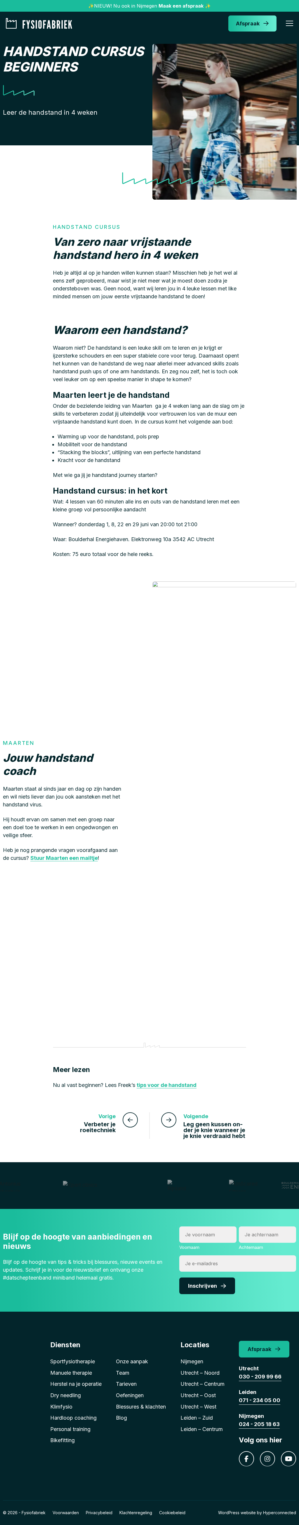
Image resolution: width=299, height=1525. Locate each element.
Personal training (70, 1429)
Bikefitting (62, 1440)
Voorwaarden (66, 1512)
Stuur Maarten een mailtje (64, 858)
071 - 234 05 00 (259, 1400)
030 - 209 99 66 (260, 1377)
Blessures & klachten (141, 1407)
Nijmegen (191, 1361)
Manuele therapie (71, 1373)
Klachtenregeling (135, 1512)
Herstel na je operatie (76, 1384)
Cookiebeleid (172, 1512)
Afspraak (248, 23)
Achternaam (251, 1247)
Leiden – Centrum (201, 1429)
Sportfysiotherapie (72, 1361)
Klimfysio (61, 1407)
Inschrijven (202, 1286)
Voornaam (189, 1247)
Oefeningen (130, 1395)
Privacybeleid (99, 1512)
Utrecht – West (198, 1407)
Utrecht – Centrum (202, 1384)
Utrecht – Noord (200, 1373)
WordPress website (237, 1512)
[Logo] (41, 23)
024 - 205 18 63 (259, 1424)
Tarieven (126, 1384)
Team (122, 1373)
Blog (121, 1418)
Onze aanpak (132, 1361)
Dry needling (65, 1395)
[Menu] (289, 24)
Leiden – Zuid (196, 1418)
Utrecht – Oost (198, 1395)
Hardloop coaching (73, 1418)
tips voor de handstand (167, 1085)
